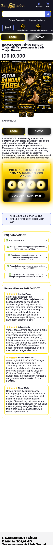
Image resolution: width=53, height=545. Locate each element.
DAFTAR (40, 37)
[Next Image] (50, 87)
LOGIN (12, 37)
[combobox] (23, 14)
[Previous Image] (2, 87)
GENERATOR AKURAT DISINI (26, 196)
